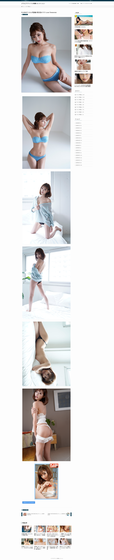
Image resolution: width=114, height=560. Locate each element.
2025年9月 (78, 145)
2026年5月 (78, 130)
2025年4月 (79, 157)
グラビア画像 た (80, 102)
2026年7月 (78, 125)
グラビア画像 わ (80, 114)
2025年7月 (78, 150)
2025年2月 (78, 162)
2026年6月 (78, 127)
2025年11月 (79, 140)
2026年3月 (78, 135)
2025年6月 (78, 152)
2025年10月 (79, 142)
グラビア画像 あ (25, 14)
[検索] (92, 0)
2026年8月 (78, 123)
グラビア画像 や (80, 112)
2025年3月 (79, 160)
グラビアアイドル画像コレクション (33, 3)
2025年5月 (79, 155)
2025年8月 (78, 147)
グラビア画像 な (80, 104)
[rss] (90, 0)
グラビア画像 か (80, 97)
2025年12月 (79, 137)
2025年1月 (79, 165)
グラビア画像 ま (80, 109)
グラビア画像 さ (80, 99)
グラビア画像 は (80, 107)
